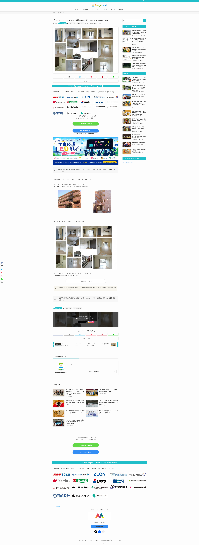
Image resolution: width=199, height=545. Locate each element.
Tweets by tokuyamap (128, 162)
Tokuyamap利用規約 (105, 540)
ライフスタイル (63, 23)
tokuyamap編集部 (61, 372)
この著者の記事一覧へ (93, 371)
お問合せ (119, 540)
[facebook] (139, 1)
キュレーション (72, 23)
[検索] (145, 1)
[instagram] (143, 1)
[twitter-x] (141, 1)
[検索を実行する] (144, 20)
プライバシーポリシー (94, 540)
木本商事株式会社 (80, 23)
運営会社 (113, 540)
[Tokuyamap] (99, 5)
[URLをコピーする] (2, 281)
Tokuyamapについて (82, 540)
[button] (58, 77)
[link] (72, 365)
